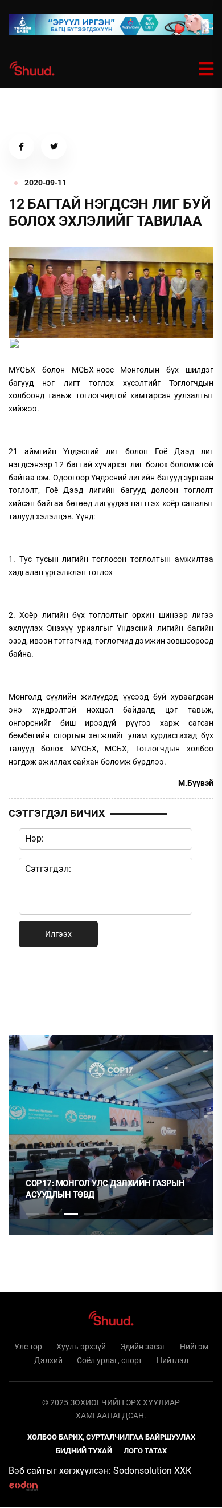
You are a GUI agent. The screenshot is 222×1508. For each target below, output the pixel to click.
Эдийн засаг (143, 1347)
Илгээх (58, 934)
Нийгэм (194, 1347)
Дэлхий (48, 1360)
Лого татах (145, 1450)
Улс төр (28, 1347)
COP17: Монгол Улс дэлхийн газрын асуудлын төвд (105, 1189)
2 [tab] (52, 1214)
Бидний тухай (84, 1450)
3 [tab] (71, 1214)
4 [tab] (90, 1214)
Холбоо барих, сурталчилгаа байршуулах (111, 1437)
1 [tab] (32, 989)
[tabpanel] (111, 1135)
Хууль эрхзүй (81, 1347)
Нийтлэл (172, 1360)
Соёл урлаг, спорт (109, 1360)
